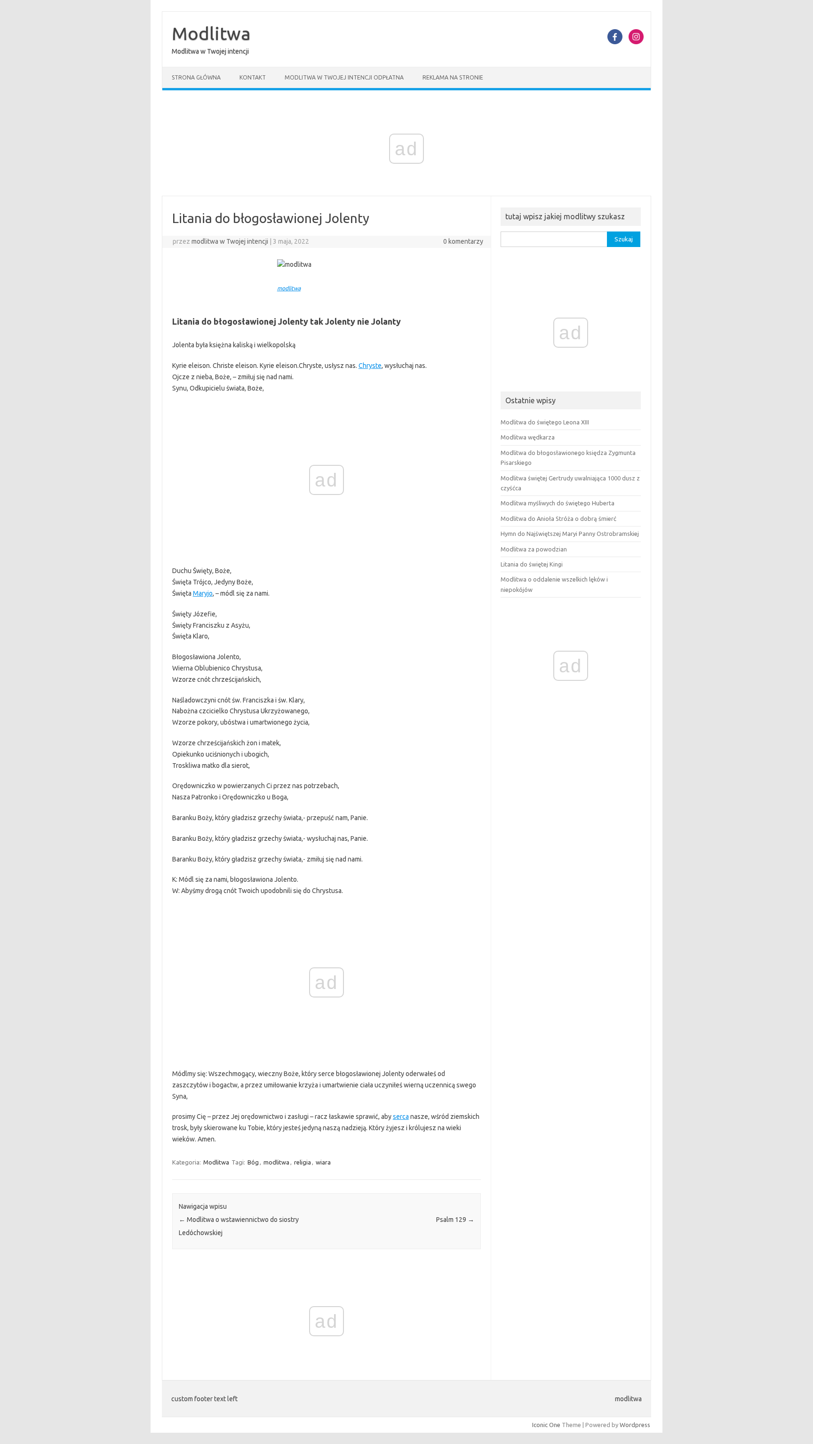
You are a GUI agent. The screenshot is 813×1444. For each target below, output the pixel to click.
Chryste (370, 365)
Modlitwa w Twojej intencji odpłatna (344, 77)
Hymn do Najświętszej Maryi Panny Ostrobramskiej (570, 533)
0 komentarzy (463, 241)
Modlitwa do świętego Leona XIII (545, 422)
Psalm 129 (455, 1219)
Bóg (253, 1162)
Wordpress (635, 1424)
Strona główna (196, 77)
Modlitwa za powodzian (534, 549)
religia (302, 1162)
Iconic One (546, 1424)
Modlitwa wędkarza (528, 437)
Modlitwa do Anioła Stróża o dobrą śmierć (558, 518)
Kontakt (252, 77)
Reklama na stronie (452, 77)
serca (401, 1116)
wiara (323, 1162)
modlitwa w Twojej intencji (229, 241)
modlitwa (289, 288)
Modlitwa (211, 33)
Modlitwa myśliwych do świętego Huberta (557, 503)
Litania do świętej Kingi (532, 564)
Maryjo (203, 593)
